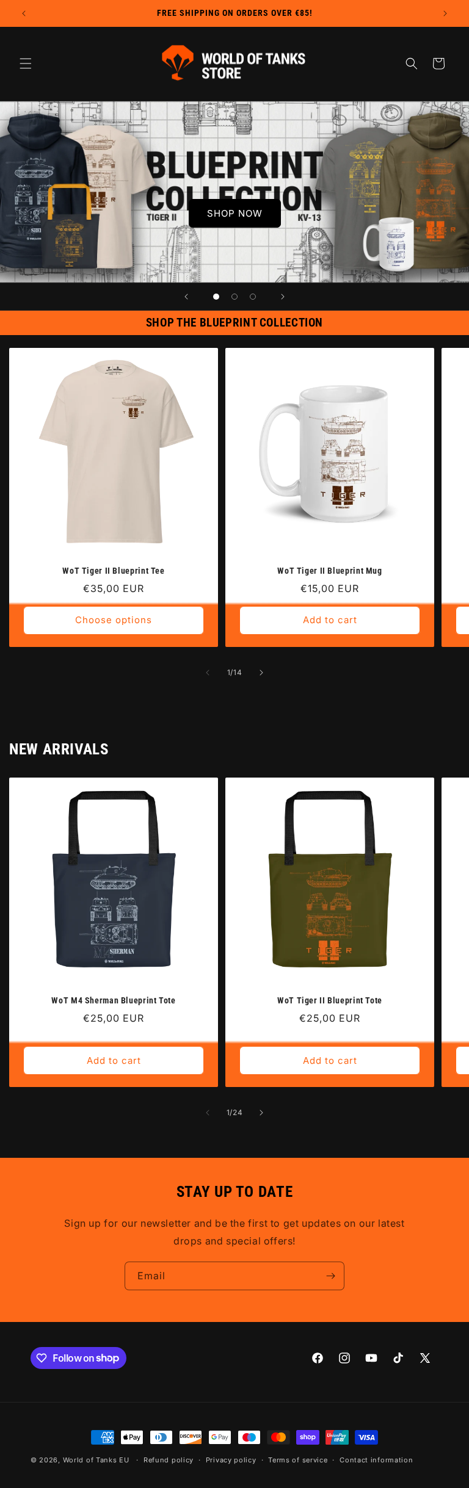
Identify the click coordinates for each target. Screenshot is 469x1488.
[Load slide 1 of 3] (216, 296)
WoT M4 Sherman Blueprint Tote (113, 1000)
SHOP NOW (235, 213)
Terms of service (297, 1460)
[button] (25, 63)
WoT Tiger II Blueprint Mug (329, 571)
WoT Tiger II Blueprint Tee (113, 571)
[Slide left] (207, 672)
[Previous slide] (186, 296)
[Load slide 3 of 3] (253, 296)
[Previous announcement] (23, 13)
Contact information (376, 1460)
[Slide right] (261, 672)
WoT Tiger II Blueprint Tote (329, 1000)
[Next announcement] (445, 13)
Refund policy (169, 1460)
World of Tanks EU (96, 1460)
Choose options (113, 620)
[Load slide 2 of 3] (234, 296)
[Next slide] (282, 296)
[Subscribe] (330, 1276)
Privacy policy (231, 1460)
